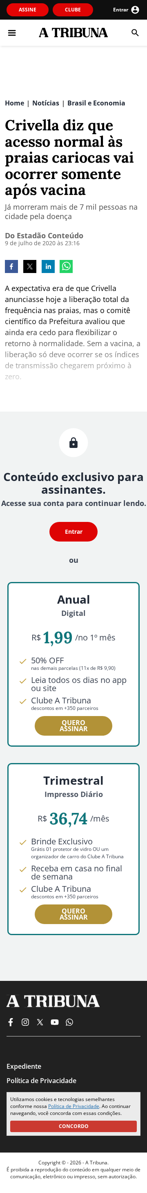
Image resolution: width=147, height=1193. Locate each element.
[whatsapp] (66, 267)
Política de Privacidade (73, 1106)
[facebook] (11, 267)
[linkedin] (48, 267)
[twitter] (29, 267)
